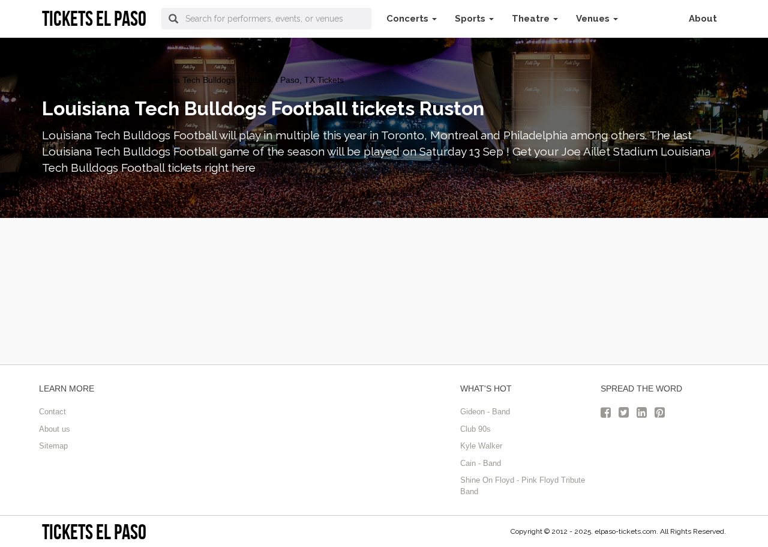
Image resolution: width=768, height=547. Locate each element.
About (703, 18)
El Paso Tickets (71, 80)
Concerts (408, 18)
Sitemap (53, 445)
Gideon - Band (485, 411)
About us (54, 429)
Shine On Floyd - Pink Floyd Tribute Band (522, 486)
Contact (52, 411)
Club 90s (475, 429)
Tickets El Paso (94, 532)
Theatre (532, 18)
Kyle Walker (481, 445)
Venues (594, 18)
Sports (471, 18)
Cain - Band (480, 463)
